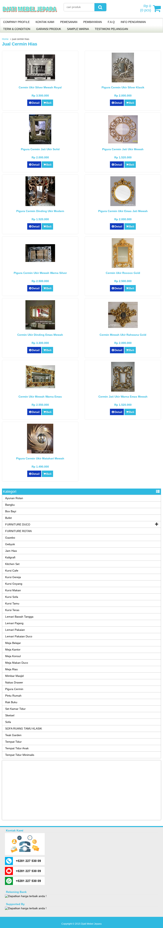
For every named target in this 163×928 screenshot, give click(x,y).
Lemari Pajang (14, 623)
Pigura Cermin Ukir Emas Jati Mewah (123, 211)
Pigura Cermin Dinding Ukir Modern (40, 211)
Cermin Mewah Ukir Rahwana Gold (123, 334)
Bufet (8, 517)
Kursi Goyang (13, 583)
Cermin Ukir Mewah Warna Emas (40, 396)
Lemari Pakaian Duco (18, 636)
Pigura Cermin (14, 689)
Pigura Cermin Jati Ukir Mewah (123, 149)
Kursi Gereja (13, 577)
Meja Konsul (13, 656)
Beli (48, 102)
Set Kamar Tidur (15, 708)
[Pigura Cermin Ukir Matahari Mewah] (40, 452)
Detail (36, 102)
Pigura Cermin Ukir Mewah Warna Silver (40, 272)
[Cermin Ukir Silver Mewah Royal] (40, 79)
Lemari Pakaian (15, 629)
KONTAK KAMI (45, 22)
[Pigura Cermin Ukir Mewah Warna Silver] (40, 261)
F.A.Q (111, 22)
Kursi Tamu (12, 603)
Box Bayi (10, 511)
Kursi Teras (12, 610)
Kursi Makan (13, 590)
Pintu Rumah (13, 695)
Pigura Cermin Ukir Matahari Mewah (40, 458)
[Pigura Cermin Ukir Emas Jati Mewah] (123, 205)
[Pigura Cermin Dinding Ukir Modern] (40, 205)
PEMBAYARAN (92, 22)
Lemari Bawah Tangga (19, 616)
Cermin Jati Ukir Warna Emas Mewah (122, 396)
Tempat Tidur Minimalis (19, 754)
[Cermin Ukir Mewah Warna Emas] (40, 387)
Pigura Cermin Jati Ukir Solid (40, 149)
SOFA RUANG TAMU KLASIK (23, 728)
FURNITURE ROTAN (18, 531)
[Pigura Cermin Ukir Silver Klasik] (123, 81)
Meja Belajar (13, 643)
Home (5, 39)
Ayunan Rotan (14, 498)
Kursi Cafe (11, 570)
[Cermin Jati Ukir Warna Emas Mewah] (123, 390)
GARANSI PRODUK (48, 29)
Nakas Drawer (14, 682)
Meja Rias (11, 669)
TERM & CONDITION (16, 29)
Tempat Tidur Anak (17, 748)
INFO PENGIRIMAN (133, 22)
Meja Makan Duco (16, 662)
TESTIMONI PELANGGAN (111, 29)
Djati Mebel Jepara (91, 923)
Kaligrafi (10, 557)
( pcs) (145, 8)
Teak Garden (13, 735)
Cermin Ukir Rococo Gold (123, 272)
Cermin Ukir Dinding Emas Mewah (40, 334)
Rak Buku (11, 702)
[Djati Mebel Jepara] (30, 15)
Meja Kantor (12, 649)
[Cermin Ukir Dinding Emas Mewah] (40, 328)
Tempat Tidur (13, 741)
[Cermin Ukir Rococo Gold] (123, 267)
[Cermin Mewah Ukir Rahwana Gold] (123, 327)
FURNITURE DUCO (17, 524)
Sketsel (9, 715)
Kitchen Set (12, 564)
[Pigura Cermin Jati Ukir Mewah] (123, 142)
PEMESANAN (68, 22)
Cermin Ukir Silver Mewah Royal (40, 87)
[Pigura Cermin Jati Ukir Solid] (40, 143)
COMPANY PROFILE (16, 22)
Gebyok (10, 544)
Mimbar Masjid (14, 675)
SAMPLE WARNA (78, 29)
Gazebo (10, 537)
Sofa (8, 722)
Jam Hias (11, 550)
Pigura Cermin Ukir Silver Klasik (123, 87)
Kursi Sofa (11, 596)
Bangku (10, 504)
